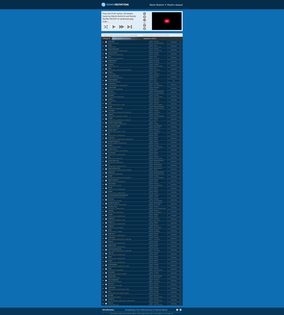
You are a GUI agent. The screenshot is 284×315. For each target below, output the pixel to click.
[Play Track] (103, 42)
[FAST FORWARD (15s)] (121, 26)
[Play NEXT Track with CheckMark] (129, 26)
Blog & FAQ (170, 313)
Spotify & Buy (174, 42)
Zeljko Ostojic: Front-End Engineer (154, 313)
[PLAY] (113, 26)
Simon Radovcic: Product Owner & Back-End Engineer (123, 313)
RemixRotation (108, 310)
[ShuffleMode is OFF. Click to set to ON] (105, 26)
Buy (174, 80)
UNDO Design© (141, 313)
